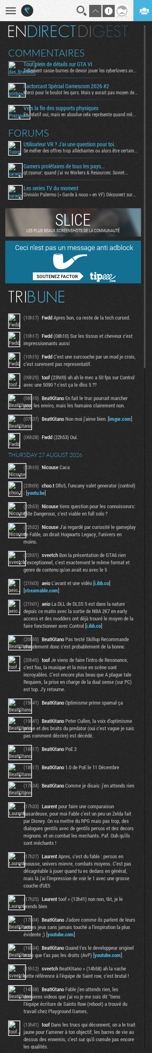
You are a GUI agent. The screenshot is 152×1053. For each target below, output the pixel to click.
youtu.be (36, 492)
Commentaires (46, 53)
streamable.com (41, 590)
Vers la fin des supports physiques (61, 108)
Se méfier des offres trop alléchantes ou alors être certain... (81, 150)
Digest (103, 31)
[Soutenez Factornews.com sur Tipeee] (73, 281)
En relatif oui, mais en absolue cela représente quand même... (81, 114)
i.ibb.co (101, 583)
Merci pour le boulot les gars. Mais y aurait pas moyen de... (81, 92)
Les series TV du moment (51, 188)
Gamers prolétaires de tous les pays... (64, 166)
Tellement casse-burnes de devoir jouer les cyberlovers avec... (81, 70)
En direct (42, 31)
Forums (28, 133)
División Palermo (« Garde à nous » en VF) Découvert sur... (80, 194)
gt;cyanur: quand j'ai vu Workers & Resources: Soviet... (76, 172)
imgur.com (120, 418)
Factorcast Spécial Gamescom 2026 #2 (66, 86)
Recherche (82, 11)
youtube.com (60, 934)
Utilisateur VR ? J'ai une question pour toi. (69, 144)
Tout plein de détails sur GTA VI (58, 64)
